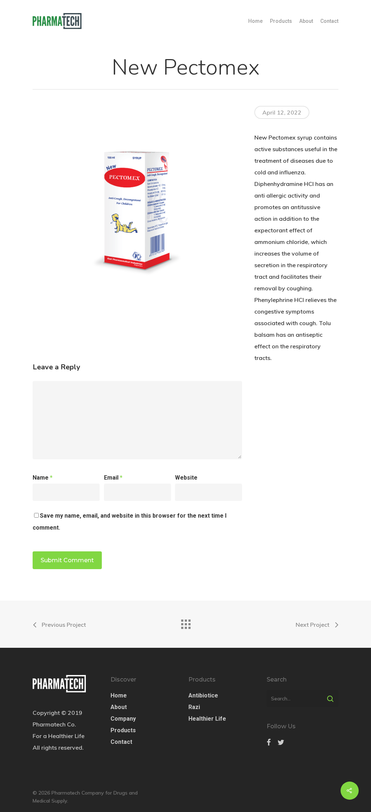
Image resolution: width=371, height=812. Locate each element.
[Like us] (269, 742)
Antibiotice (203, 695)
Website (186, 477)
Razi (194, 707)
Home (255, 21)
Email (113, 477)
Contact (329, 21)
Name (43, 477)
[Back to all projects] (185, 622)
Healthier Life (207, 718)
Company (123, 718)
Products (281, 21)
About (306, 21)
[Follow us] (281, 742)
